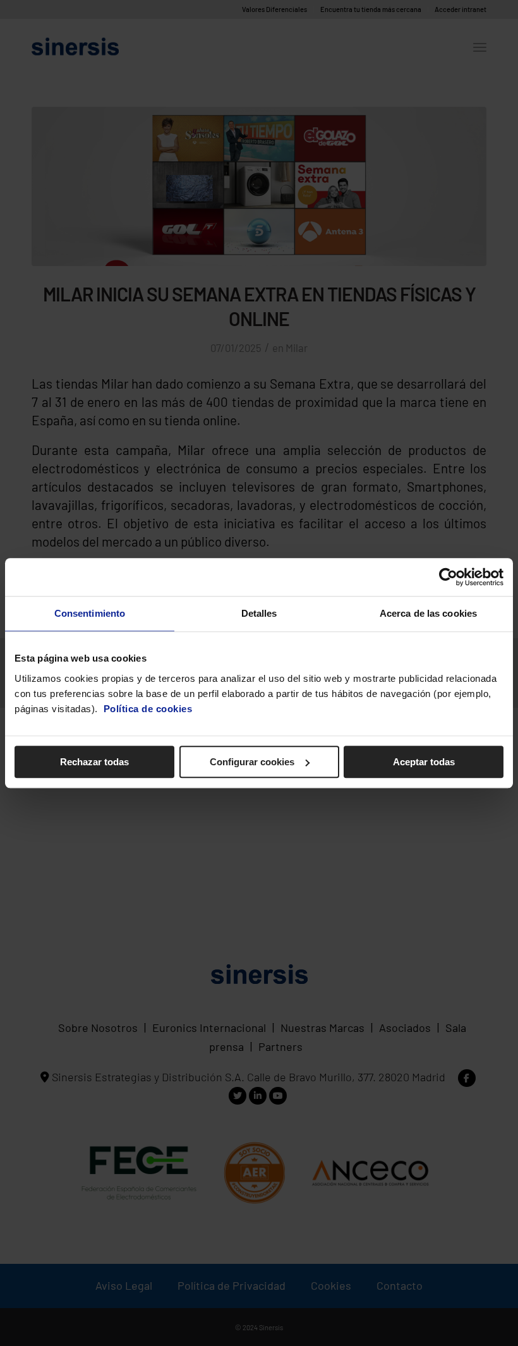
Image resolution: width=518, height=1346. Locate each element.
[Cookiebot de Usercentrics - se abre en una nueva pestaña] (448, 576)
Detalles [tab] (259, 613)
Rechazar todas (94, 761)
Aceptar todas (424, 761)
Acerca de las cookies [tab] (428, 613)
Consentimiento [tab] (89, 613)
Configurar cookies (252, 761)
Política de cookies (148, 708)
